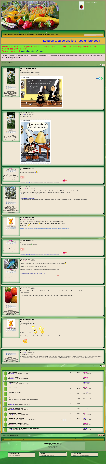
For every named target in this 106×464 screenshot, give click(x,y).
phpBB (49, 444)
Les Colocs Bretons (14, 377)
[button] (100, 65)
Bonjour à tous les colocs (15, 413)
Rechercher (99, 35)
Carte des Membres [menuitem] (25, 32)
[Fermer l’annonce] (104, 45)
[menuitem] (12, 32)
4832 (13, 232)
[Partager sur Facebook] (97, 78)
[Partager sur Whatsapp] (102, 78)
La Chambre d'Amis (34, 399)
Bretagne (28, 378)
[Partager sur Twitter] (99, 78)
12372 (13, 206)
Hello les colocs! (13, 372)
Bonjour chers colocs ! (14, 403)
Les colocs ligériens (8, 63)
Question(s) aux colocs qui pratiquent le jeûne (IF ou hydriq (24, 428)
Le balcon (26, 429)
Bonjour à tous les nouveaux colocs (18, 423)
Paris (27, 409)
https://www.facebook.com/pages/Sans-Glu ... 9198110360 (32, 273)
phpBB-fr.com (55, 446)
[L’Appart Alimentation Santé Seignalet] (30, 15)
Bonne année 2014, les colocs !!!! (17, 418)
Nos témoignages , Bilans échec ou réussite (80, 455)
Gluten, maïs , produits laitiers (14, 455)
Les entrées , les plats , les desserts (47, 455)
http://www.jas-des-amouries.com (27, 198)
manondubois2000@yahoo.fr (33, 51)
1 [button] (102, 65)
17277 (13, 275)
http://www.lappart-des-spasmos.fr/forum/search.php (70, 275)
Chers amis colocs (13, 398)
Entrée (27, 373)
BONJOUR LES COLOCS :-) (16, 392)
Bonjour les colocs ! (14, 382)
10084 (13, 91)
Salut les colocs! (13, 387)
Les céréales (11, 456)
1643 (13, 174)
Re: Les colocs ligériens (28, 68)
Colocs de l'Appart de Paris (16, 408)
